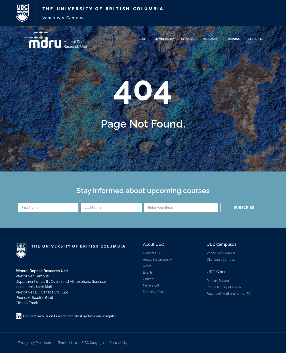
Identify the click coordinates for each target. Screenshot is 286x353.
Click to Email (27, 303)
